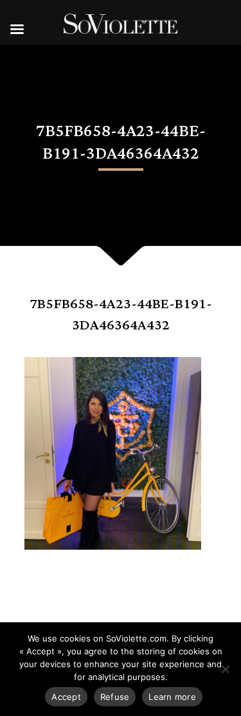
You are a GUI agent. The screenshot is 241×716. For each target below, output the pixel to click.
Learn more (172, 697)
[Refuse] (225, 669)
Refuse (115, 697)
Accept (66, 697)
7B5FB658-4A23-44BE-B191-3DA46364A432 (121, 314)
